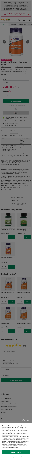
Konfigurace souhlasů (16, 457)
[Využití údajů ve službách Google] (16, 438)
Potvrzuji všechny (16, 452)
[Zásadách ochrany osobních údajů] (11, 435)
